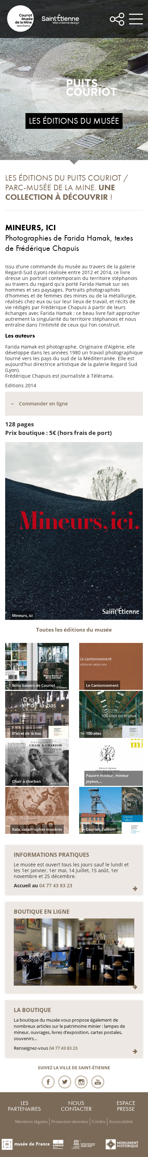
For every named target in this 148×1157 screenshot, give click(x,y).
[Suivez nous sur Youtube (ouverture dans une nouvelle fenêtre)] (97, 1081)
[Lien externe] (135, 986)
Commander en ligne (43, 403)
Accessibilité (121, 1121)
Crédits (99, 1121)
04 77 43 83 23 (55, 885)
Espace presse (126, 1105)
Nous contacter (76, 1105)
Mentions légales (31, 1121)
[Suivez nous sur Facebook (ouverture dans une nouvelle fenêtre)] (48, 1081)
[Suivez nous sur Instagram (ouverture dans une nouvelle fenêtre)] (81, 1081)
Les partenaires (24, 1105)
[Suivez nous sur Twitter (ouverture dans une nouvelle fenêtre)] (64, 1081)
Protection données (69, 1121)
